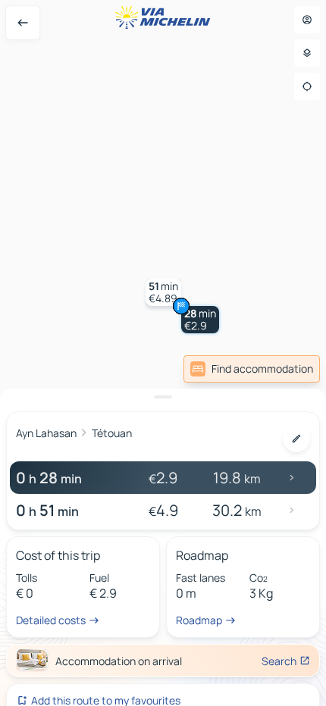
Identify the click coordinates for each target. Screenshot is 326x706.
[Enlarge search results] (163, 397)
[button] (200, 319)
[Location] (307, 86)
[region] (163, 353)
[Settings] (307, 53)
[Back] (22, 22)
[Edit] (296, 438)
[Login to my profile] (307, 19)
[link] (251, 369)
